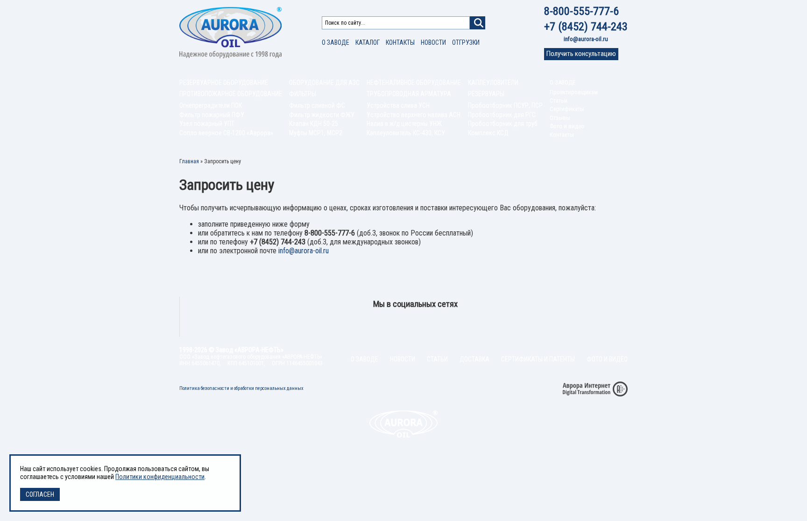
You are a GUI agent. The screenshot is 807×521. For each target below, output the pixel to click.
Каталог (367, 42)
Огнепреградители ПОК (210, 105)
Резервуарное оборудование (223, 82)
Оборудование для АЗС (324, 82)
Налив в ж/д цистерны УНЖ (404, 123)
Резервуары (486, 93)
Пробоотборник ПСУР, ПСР (505, 105)
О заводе (335, 42)
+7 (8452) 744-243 (586, 26)
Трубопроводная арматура (409, 93)
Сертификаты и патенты (538, 359)
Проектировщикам (574, 92)
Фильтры (302, 93)
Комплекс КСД (488, 133)
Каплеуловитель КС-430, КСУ (406, 133)
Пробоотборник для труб (503, 123)
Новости (433, 42)
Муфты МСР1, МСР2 (315, 133)
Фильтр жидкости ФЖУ (321, 114)
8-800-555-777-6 (581, 11)
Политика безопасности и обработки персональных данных (241, 388)
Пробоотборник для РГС (502, 114)
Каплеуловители (493, 82)
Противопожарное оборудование (230, 93)
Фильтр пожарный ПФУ (211, 114)
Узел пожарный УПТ (206, 123)
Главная (189, 161)
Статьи (558, 100)
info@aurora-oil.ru (586, 38)
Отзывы (560, 117)
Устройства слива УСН (398, 105)
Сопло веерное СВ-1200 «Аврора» (226, 133)
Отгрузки (466, 42)
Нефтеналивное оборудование (414, 82)
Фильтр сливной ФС (317, 105)
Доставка (474, 359)
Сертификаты (567, 108)
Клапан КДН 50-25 (313, 123)
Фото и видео (567, 126)
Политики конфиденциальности (160, 476)
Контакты (400, 42)
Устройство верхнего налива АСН (413, 114)
